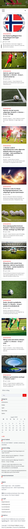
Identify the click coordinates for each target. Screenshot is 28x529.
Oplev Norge (4, 410)
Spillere (3, 413)
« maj (3, 436)
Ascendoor (9, 527)
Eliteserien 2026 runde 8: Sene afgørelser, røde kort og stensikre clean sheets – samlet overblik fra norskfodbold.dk (13, 266)
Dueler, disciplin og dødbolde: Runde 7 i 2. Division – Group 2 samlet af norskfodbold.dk (12, 304)
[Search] (25, 10)
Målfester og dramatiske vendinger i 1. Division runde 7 (14, 378)
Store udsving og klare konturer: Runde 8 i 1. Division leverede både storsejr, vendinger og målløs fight (13, 228)
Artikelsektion (7, 33)
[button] (1, 45)
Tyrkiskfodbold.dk (5, 509)
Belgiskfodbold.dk (6, 502)
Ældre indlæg (5, 390)
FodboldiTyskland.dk (6, 512)
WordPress (22, 527)
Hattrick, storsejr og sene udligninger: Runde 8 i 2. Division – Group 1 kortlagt (13, 112)
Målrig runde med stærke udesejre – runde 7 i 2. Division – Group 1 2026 (13, 341)
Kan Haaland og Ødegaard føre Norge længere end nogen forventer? (12, 37)
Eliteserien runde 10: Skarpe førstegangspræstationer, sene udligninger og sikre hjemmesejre (13, 190)
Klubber (3, 405)
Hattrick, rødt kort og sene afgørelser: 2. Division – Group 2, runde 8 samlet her (13, 75)
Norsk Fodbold (14, 3)
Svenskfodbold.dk (6, 507)
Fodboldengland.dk (6, 504)
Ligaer (3, 408)
